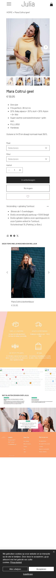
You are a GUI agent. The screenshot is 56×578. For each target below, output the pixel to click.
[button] (51, 4)
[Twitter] (17, 235)
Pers (25, 449)
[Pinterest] (14, 235)
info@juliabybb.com (12, 444)
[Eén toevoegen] (20, 170)
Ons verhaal (26, 441)
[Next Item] (46, 47)
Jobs (25, 451)
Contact (25, 446)
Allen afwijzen (15, 569)
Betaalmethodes (42, 441)
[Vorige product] (7, 272)
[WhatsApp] (7, 235)
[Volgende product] (48, 272)
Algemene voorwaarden (44, 449)
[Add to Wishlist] (28, 196)
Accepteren (41, 569)
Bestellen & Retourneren (44, 444)
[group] (28, 277)
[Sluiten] (52, 553)
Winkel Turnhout (27, 444)
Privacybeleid (16, 562)
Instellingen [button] (28, 574)
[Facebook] (11, 235)
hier (26, 426)
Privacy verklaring (42, 451)
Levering (41, 446)
